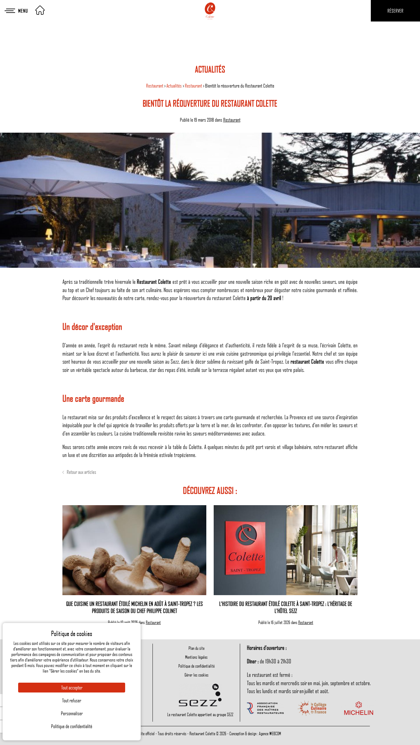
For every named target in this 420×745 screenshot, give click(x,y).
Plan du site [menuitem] (196, 648)
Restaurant (155, 86)
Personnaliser (72, 713)
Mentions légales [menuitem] (196, 657)
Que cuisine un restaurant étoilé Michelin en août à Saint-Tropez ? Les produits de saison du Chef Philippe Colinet (134, 607)
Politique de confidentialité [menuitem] (196, 666)
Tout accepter (71, 688)
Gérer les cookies (196, 674)
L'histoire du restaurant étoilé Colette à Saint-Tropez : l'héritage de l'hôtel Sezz (285, 607)
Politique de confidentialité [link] (71, 726)
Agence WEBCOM (270, 733)
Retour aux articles (81, 472)
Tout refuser (71, 700)
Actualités (174, 86)
